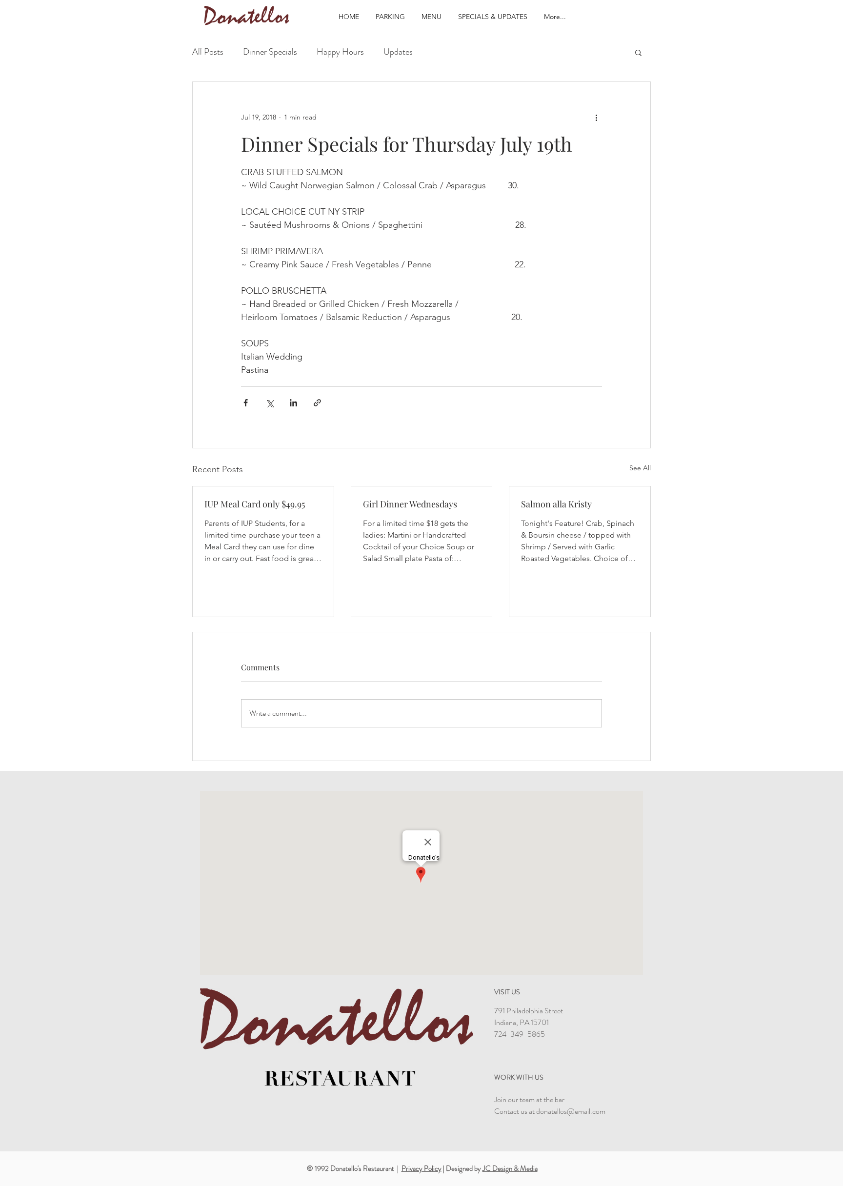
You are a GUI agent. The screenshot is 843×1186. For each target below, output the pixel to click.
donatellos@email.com (570, 1111)
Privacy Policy (421, 1168)
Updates (398, 52)
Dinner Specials (270, 52)
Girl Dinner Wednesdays (410, 504)
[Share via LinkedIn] (293, 402)
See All (640, 467)
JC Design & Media (510, 1168)
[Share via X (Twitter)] (269, 402)
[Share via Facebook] (245, 402)
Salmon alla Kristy (556, 504)
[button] (638, 52)
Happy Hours (340, 52)
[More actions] (596, 117)
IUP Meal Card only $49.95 (254, 504)
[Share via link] (317, 402)
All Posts (207, 52)
